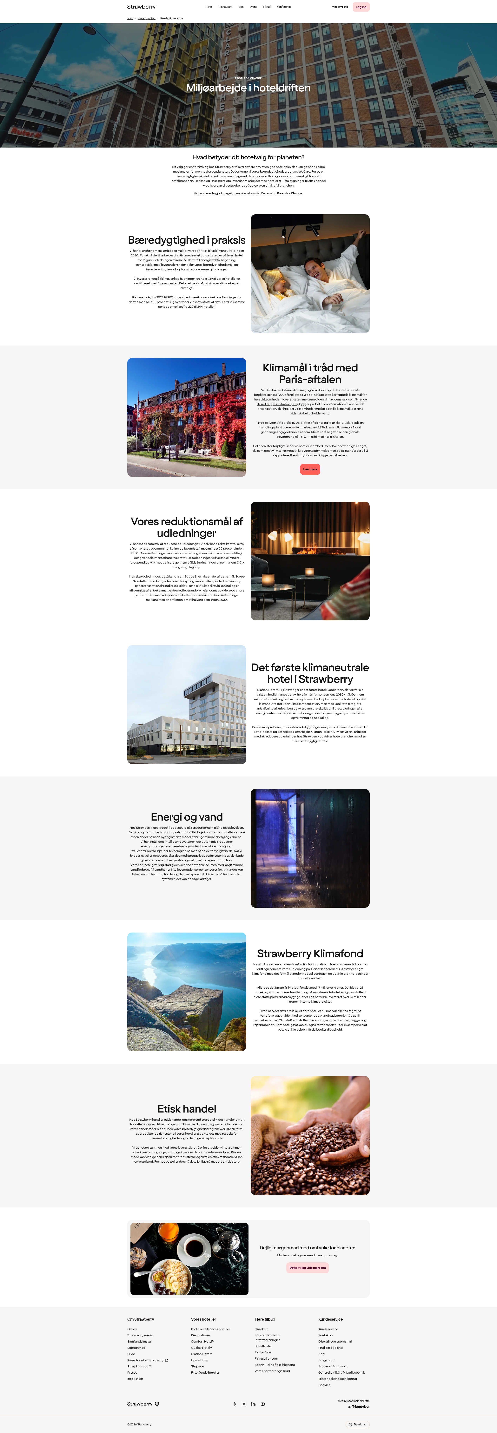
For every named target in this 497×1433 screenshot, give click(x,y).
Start (130, 18)
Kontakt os (326, 1335)
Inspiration (135, 1379)
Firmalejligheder (266, 1359)
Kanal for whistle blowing (145, 1360)
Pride (131, 1354)
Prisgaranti (326, 1360)
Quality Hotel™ (201, 1348)
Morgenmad (136, 1348)
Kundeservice (328, 1329)
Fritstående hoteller (205, 1372)
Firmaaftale (263, 1352)
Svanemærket (167, 283)
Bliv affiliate (263, 1346)
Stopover (197, 1366)
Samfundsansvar (139, 1341)
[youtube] (262, 1404)
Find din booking (330, 1348)
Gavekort (261, 1329)
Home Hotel (199, 1360)
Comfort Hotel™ (202, 1341)
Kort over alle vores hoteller (210, 1329)
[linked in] (253, 1404)
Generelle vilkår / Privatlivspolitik (341, 1372)
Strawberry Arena (140, 1335)
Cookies (324, 1385)
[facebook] (234, 1404)
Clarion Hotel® (201, 1354)
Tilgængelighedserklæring (337, 1379)
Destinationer (201, 1335)
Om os (132, 1329)
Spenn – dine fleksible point (275, 1365)
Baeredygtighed (147, 18)
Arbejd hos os (137, 1366)
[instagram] (244, 1404)
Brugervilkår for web (332, 1366)
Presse (132, 1372)
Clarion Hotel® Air (269, 690)
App (321, 1354)
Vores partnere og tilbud (272, 1371)
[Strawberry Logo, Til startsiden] (141, 7)
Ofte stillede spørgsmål (335, 1341)
